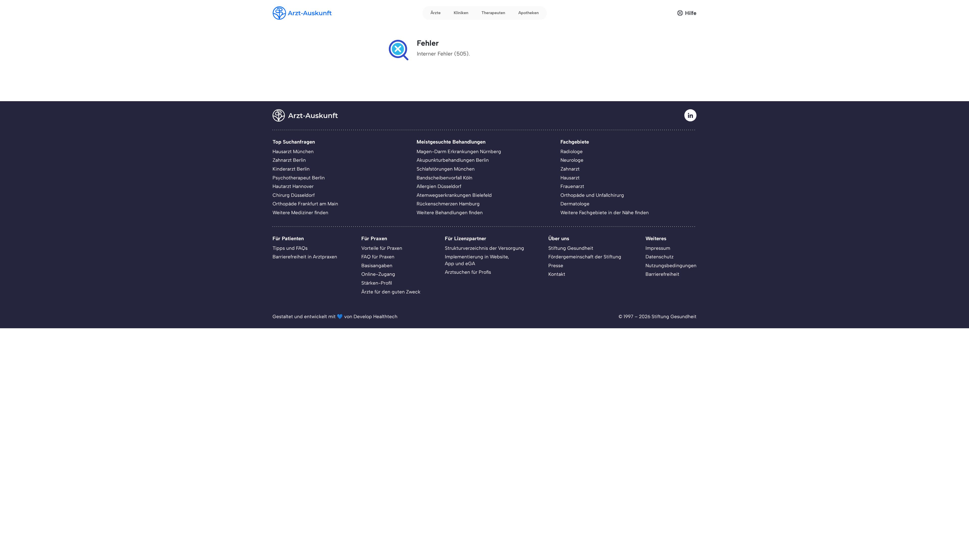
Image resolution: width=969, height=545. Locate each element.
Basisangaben (376, 265)
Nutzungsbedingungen (670, 265)
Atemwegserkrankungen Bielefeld (454, 195)
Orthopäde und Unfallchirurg (592, 195)
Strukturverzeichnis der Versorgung (484, 248)
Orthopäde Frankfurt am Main (305, 204)
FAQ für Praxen (377, 257)
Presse (555, 265)
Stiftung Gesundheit (570, 248)
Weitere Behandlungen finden (450, 212)
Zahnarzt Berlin (289, 160)
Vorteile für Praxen (381, 248)
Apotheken (528, 12)
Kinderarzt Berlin (291, 169)
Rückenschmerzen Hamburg (448, 204)
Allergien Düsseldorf (439, 186)
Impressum (657, 248)
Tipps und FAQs (290, 248)
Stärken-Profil (376, 283)
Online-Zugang (378, 274)
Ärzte (435, 12)
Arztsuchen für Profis (468, 272)
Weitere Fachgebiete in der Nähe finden (604, 212)
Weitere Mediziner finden (300, 212)
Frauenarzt (572, 186)
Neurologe (571, 160)
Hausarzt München (293, 151)
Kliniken (461, 12)
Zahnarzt (570, 169)
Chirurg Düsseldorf (294, 195)
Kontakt (556, 274)
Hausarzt (570, 178)
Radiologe (571, 151)
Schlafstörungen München (446, 169)
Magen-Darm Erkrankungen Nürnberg (459, 151)
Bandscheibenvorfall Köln (444, 178)
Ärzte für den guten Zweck (390, 292)
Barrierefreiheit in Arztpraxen (305, 257)
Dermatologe (574, 204)
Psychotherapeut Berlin (299, 178)
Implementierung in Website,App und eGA (477, 260)
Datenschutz (659, 257)
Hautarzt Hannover (293, 186)
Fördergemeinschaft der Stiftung (584, 257)
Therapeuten (493, 12)
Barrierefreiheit (662, 274)
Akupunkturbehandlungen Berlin (453, 160)
